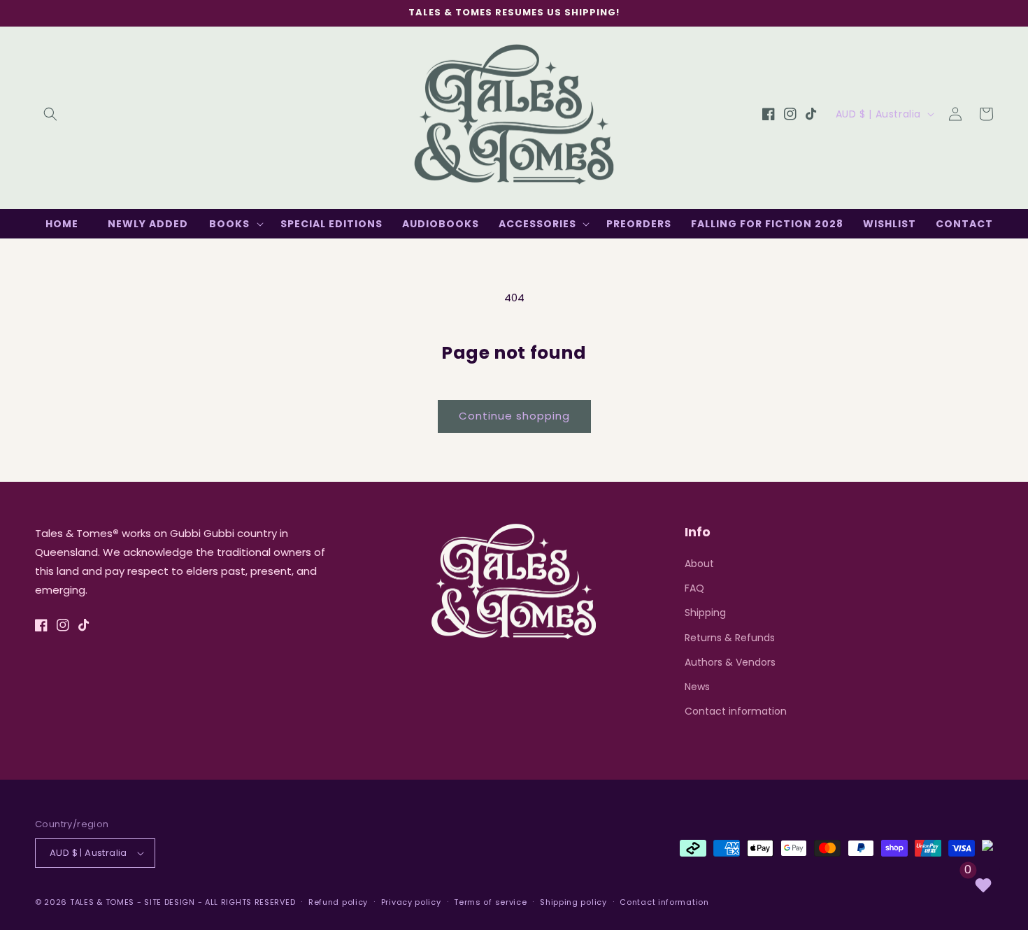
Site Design (169, 902)
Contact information (736, 711)
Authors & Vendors (730, 662)
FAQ (694, 588)
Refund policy (338, 902)
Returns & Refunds (730, 638)
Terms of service (490, 902)
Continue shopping (514, 415)
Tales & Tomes (102, 902)
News (697, 687)
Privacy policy (411, 902)
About (699, 564)
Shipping (705, 613)
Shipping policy (573, 902)
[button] (50, 114)
